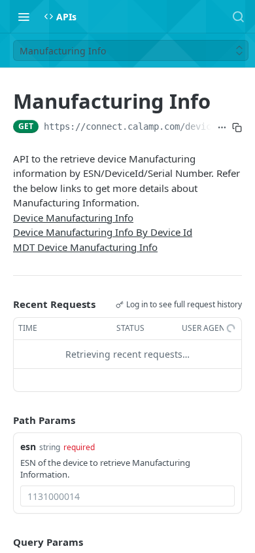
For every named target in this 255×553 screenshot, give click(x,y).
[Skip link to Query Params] (4, 542)
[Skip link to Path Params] (4, 420)
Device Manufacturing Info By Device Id (102, 231)
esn (28, 446)
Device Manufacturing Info (73, 217)
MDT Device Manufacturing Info (85, 247)
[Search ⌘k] (238, 16)
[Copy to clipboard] (237, 128)
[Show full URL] (222, 128)
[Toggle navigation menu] (23, 16)
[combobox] (127, 496)
